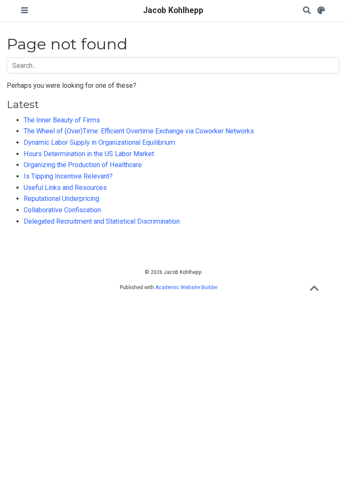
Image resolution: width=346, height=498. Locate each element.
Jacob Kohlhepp (173, 10)
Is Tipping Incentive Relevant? (68, 176)
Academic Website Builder (186, 287)
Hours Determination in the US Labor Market (89, 154)
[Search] (307, 11)
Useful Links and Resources (65, 188)
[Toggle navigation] (24, 10)
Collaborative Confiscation (62, 210)
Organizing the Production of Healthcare (83, 165)
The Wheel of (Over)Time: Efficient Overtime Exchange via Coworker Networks (139, 131)
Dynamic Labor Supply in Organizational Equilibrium (99, 142)
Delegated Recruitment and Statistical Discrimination (102, 221)
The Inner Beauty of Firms (62, 120)
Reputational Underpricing (61, 199)
